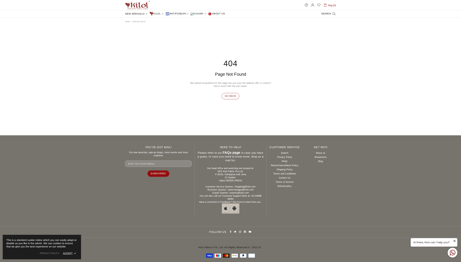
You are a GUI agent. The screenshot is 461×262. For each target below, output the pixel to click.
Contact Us (284, 177)
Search (284, 153)
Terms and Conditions (284, 173)
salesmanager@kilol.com (240, 189)
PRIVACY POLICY (49, 253)
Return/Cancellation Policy (284, 165)
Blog (320, 161)
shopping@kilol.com (245, 186)
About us (320, 153)
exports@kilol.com (239, 192)
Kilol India (137, 5)
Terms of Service (285, 182)
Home (127, 22)
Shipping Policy (285, 169)
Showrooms (320, 157)
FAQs (285, 161)
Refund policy (285, 186)
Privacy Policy (284, 157)
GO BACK (230, 96)
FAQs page (231, 152)
